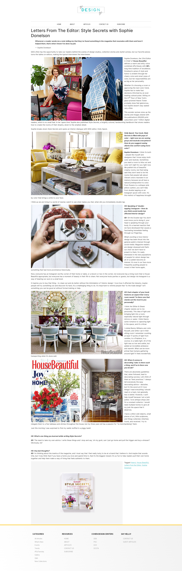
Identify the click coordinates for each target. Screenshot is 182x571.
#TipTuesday (39, 552)
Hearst (133, 463)
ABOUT (72, 24)
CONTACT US (103, 24)
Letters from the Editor (132, 465)
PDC (95, 542)
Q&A (36, 558)
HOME (59, 24)
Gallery (37, 555)
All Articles (38, 539)
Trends (37, 548)
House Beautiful (143, 463)
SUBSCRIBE (121, 24)
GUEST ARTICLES (129, 542)
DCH (95, 545)
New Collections (41, 561)
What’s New (39, 542)
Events (37, 545)
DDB (95, 539)
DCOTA (96, 548)
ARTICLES (86, 24)
